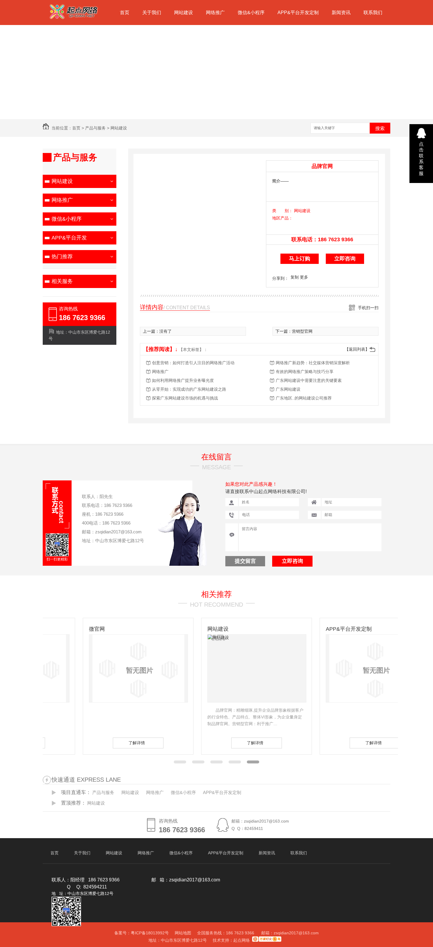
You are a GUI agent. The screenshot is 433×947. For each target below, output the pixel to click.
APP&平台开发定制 (298, 12)
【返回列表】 (357, 349)
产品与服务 (95, 128)
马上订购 (299, 259)
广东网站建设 (288, 389)
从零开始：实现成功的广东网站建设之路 (189, 389)
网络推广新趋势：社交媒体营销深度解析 (313, 362)
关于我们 (151, 12)
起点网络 (241, 940)
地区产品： (282, 218)
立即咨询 (345, 259)
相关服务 (62, 281)
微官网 (57, 629)
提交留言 (245, 561)
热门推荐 (62, 256)
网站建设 (183, 12)
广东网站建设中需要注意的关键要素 (309, 380)
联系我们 (372, 12)
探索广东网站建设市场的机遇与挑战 (185, 398)
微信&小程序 (251, 12)
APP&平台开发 (69, 238)
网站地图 (183, 933)
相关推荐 (216, 594)
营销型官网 (302, 331)
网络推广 (215, 12)
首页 (124, 12)
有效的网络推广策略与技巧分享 (304, 371)
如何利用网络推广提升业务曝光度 (183, 380)
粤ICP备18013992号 (150, 933)
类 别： (282, 210)
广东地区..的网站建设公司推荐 (304, 398)
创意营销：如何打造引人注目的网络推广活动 (193, 362)
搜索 (380, 128)
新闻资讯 (341, 12)
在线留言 (216, 456)
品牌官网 (322, 166)
